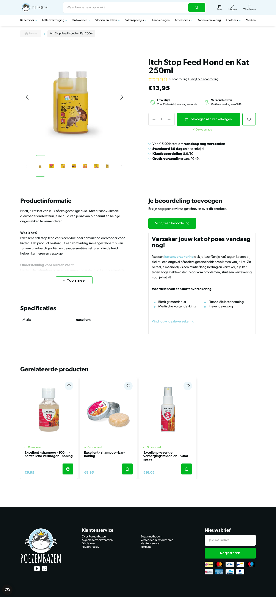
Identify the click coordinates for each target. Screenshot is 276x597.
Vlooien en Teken (106, 20)
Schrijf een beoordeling (204, 79)
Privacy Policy (90, 547)
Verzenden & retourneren (157, 540)
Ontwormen (80, 20)
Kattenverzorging (53, 20)
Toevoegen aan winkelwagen (210, 119)
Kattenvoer (27, 20)
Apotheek (232, 20)
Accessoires (182, 20)
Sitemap (146, 547)
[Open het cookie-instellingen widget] (7, 590)
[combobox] (134, 7)
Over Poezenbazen (94, 536)
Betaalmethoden (151, 536)
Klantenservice (150, 543)
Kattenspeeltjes (134, 20)
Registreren (230, 553)
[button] (27, 97)
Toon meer (76, 280)
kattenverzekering (179, 257)
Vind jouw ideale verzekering (173, 321)
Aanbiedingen (161, 20)
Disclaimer (88, 543)
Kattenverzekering (209, 20)
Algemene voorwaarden (97, 540)
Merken (251, 20)
